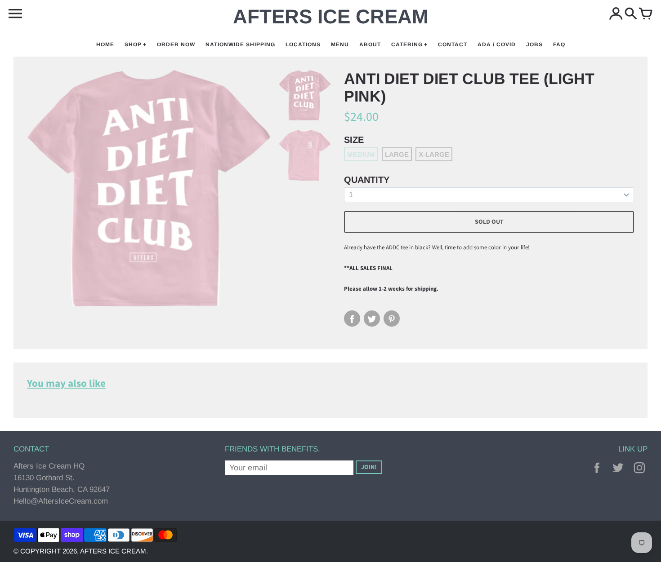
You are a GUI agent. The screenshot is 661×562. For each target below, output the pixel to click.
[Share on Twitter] (372, 318)
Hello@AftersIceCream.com (60, 501)
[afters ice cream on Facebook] (597, 474)
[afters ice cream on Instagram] (639, 474)
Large (397, 154)
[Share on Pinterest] (392, 318)
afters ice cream (113, 551)
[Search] (631, 14)
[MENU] (15, 13)
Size (354, 140)
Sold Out (489, 221)
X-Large (434, 154)
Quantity (366, 180)
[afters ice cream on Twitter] (618, 474)
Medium (361, 154)
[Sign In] (616, 14)
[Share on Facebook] (352, 318)
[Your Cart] (645, 14)
